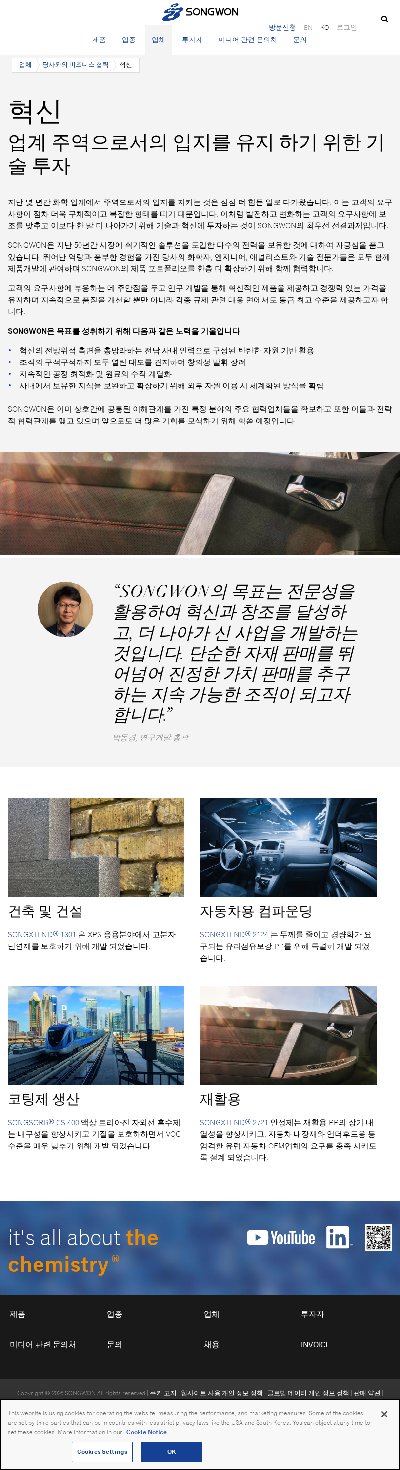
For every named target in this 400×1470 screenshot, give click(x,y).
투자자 (192, 39)
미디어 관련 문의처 (248, 39)
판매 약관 (367, 1393)
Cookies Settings (102, 1451)
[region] (200, 1434)
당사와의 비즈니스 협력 (75, 64)
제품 (99, 39)
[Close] (384, 1414)
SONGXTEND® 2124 (234, 934)
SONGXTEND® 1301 (42, 934)
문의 (300, 39)
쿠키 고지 (163, 1393)
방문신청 (282, 27)
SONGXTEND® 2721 (234, 1122)
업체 (158, 39)
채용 (212, 1344)
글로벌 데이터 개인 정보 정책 (308, 1393)
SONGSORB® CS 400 (43, 1122)
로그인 (347, 27)
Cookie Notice (146, 1432)
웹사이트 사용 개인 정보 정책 (222, 1393)
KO (324, 27)
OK (171, 1451)
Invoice (315, 1344)
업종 (129, 39)
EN (308, 27)
